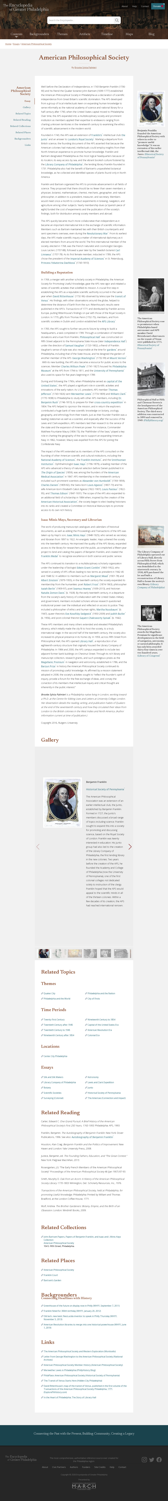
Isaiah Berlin (48, 588)
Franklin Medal (49, 556)
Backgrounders (39, 34)
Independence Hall (114, 341)
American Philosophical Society (84, 58)
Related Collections (20, 126)
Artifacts (84, 34)
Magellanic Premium (52, 662)
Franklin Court (51, 1275)
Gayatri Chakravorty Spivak (95, 617)
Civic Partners (59, 1467)
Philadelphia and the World (57, 998)
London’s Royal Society (80, 139)
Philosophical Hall (90, 337)
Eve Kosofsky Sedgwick (78, 613)
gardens (111, 349)
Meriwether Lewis (81, 393)
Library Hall (86, 641)
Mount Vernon (118, 358)
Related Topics (23, 114)
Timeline (107, 34)
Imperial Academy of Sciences (87, 258)
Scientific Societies (52, 1092)
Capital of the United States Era (103, 1024)
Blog (151, 34)
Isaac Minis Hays (76, 535)
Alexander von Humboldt (96, 480)
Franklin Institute (91, 459)
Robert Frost (91, 584)
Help (134, 6)
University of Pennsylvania (109, 370)
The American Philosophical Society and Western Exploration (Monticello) (80, 1351)
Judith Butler (118, 613)
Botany (47, 1087)
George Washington (83, 358)
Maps (129, 34)
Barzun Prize (48, 666)
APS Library (108, 321)
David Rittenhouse (63, 296)
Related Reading (22, 120)
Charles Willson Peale (73, 366)
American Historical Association (59, 501)
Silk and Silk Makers (53, 1077)
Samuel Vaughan (74, 345)
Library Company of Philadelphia (63, 164)
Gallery (27, 107)
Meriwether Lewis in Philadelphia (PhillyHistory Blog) (70, 1370)
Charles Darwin (49, 484)
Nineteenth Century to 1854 (101, 1019)
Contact (145, 6)
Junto (90, 1087)
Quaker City (49, 993)
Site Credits (100, 1467)
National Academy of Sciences (58, 459)
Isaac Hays (79, 464)
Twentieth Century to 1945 (57, 1030)
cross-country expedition (108, 402)
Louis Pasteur (109, 489)
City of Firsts (94, 998)
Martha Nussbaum (107, 609)
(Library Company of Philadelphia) (151, 586)
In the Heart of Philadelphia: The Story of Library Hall (70, 1397)
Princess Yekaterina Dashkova (58, 262)
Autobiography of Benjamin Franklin (92, 1137)
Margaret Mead (99, 576)
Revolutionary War (97, 233)
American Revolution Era (100, 1030)
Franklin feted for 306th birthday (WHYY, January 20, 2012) (72, 1310)
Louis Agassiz (95, 484)
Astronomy (93, 1077)
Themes (62, 34)
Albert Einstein (49, 580)
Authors (74, 1467)
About (125, 6)
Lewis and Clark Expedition (101, 1082)
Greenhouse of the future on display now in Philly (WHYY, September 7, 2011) (82, 1305)
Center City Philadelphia (55, 1056)
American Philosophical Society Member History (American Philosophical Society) (83, 1364)
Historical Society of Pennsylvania (105, 789)
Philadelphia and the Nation (101, 993)
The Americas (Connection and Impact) (107, 1098)
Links (28, 145)
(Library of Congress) (148, 656)
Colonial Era (93, 1035)
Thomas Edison (59, 493)
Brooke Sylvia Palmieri (85, 67)
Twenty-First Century (54, 1019)
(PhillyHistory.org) (153, 420)
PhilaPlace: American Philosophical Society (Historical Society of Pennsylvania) (82, 1375)
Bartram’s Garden (52, 1280)
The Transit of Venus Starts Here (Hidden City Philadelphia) (73, 1380)
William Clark (118, 393)
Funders (86, 1467)
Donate (157, 6)
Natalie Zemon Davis (52, 592)
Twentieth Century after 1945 (58, 1024)
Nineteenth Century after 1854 (59, 1035)
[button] (130, 847)
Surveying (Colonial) (53, 1098)
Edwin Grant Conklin (88, 567)
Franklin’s (96, 135)
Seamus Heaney (82, 588)
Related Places (23, 132)
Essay (28, 101)
